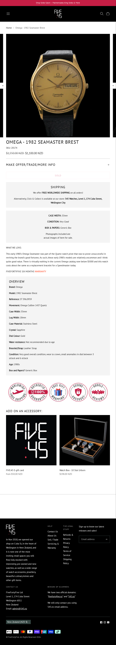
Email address (87, 536)
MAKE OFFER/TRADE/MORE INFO (30, 165)
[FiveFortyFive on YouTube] (108, 622)
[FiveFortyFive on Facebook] (101, 622)
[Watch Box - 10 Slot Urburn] (85, 440)
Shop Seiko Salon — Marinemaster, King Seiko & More (58, 3)
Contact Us (53, 531)
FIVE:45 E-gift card (15, 470)
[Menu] (8, 13)
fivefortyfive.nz (55, 596)
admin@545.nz (19, 608)
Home (9, 27)
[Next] (113, 86)
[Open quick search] (102, 13)
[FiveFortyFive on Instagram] (105, 622)
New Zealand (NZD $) (17, 621)
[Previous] (3, 86)
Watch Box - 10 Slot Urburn (72, 470)
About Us (52, 535)
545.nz (71, 596)
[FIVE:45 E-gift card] (31, 440)
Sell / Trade (53, 539)
